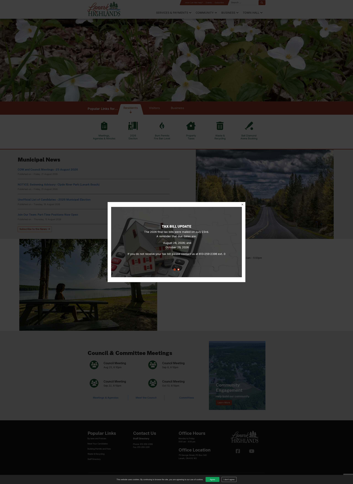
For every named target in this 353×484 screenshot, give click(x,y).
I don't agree (229, 479)
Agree (212, 479)
